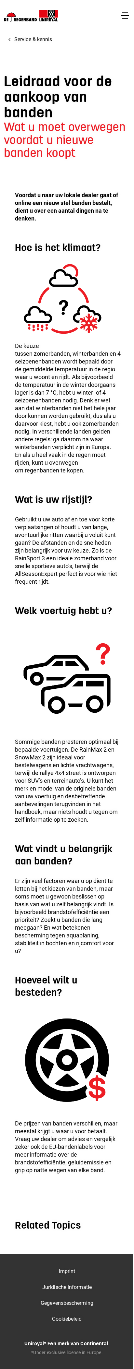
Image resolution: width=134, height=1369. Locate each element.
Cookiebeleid (67, 1319)
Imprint (67, 1271)
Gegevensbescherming (67, 1303)
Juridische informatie (67, 1287)
